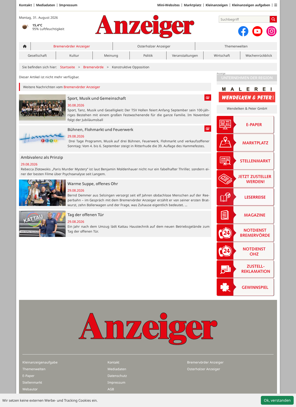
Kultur (74, 55)
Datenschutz (117, 375)
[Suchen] (273, 19)
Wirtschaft (222, 55)
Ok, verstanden (277, 400)
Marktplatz (192, 5)
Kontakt (25, 5)
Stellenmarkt (32, 382)
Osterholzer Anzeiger (153, 46)
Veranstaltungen (185, 55)
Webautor (30, 389)
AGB (111, 389)
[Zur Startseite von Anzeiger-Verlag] (144, 26)
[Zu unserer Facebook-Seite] (243, 31)
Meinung (111, 55)
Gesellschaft (37, 55)
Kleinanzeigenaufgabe (40, 362)
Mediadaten (45, 5)
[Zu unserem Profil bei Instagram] (271, 31)
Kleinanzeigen (217, 5)
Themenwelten (236, 46)
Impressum (68, 5)
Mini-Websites (168, 5)
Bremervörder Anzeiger (71, 46)
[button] (275, 5)
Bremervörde (93, 67)
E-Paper (28, 375)
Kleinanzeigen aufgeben (251, 5)
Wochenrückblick (259, 55)
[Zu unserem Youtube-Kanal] (257, 31)
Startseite (67, 67)
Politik (148, 55)
